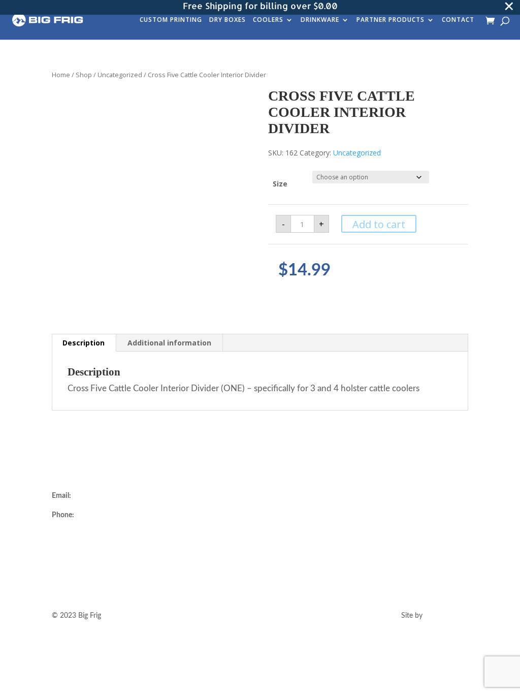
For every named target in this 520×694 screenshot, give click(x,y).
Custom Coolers (186, 508)
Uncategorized (120, 74)
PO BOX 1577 (74, 558)
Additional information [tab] (169, 343)
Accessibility (291, 568)
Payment (285, 532)
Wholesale (177, 532)
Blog (168, 568)
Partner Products (390, 20)
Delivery (284, 495)
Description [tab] (83, 343)
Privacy (283, 556)
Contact (458, 20)
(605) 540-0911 (100, 515)
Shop (84, 74)
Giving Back (179, 556)
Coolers (268, 20)
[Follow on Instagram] (389, 510)
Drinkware (320, 20)
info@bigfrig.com (99, 495)
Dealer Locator (184, 495)
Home (61, 74)
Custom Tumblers (188, 520)
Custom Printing (171, 20)
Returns (284, 508)
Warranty (286, 520)
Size (280, 183)
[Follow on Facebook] (410, 510)
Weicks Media (446, 615)
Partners (174, 544)
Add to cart (378, 224)
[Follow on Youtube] (430, 510)
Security (284, 544)
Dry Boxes (227, 20)
